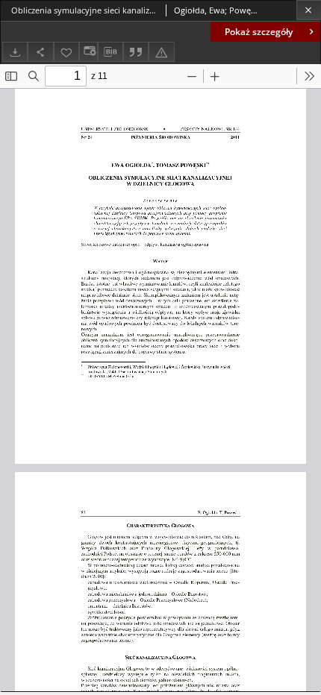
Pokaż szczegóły (259, 31)
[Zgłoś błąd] (161, 52)
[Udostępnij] (40, 52)
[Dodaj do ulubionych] (66, 52)
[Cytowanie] (136, 52)
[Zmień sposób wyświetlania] (88, 52)
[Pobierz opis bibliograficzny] (110, 52)
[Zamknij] (308, 10)
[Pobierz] (15, 52)
